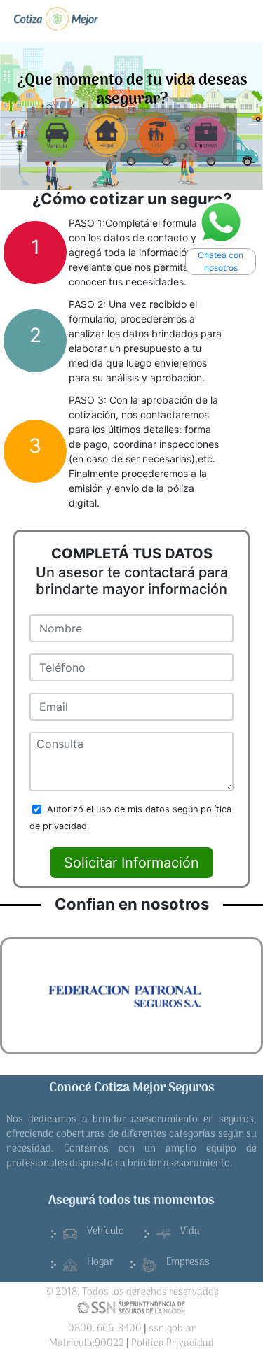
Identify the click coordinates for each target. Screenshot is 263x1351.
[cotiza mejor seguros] (56, 19)
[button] (21, 995)
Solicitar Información (131, 862)
